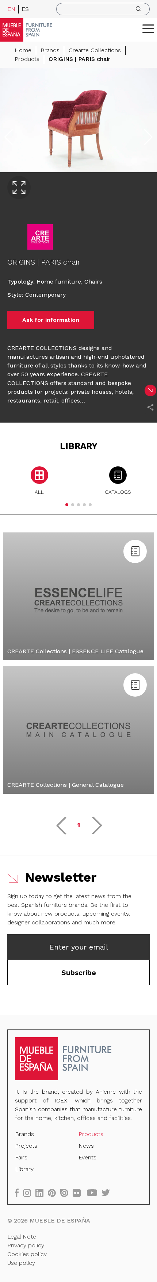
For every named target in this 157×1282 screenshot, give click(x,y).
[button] (148, 28)
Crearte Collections (95, 50)
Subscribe (78, 972)
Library (24, 1169)
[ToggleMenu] (148, 28)
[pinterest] (54, 1192)
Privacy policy (25, 1245)
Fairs (21, 1157)
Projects (26, 1145)
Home (23, 50)
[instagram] (29, 1192)
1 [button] (78, 825)
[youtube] (94, 1192)
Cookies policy (27, 1254)
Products (27, 58)
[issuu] (66, 1192)
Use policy (21, 1262)
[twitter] (108, 1192)
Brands (50, 50)
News (86, 1145)
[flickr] (79, 1192)
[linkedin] (41, 1192)
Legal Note (21, 1236)
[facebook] (19, 1192)
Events (87, 1157)
